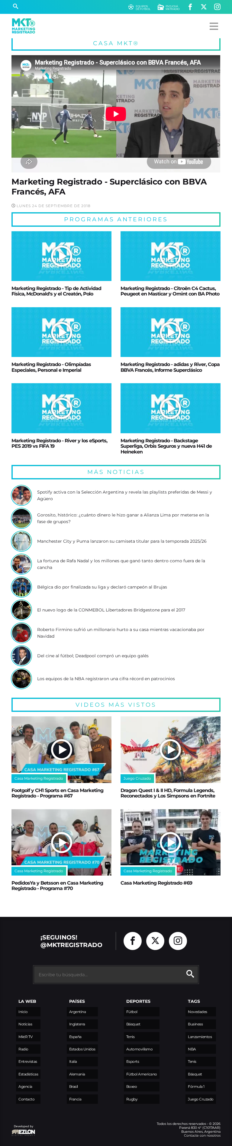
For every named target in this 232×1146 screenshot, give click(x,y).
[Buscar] (15, 7)
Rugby (132, 1099)
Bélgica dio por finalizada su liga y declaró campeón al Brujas (102, 587)
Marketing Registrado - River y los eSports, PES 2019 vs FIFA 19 (59, 443)
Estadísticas (28, 1074)
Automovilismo (139, 1049)
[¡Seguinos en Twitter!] (204, 7)
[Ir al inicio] (23, 25)
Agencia (25, 1086)
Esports (132, 1061)
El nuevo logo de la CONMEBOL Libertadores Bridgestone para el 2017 (111, 610)
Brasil (73, 1086)
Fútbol (131, 1011)
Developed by (22, 1129)
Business (195, 1024)
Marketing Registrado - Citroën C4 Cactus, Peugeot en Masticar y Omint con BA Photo (170, 291)
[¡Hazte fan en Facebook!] (190, 7)
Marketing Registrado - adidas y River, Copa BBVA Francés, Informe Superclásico (170, 367)
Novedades (197, 1011)
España (75, 1036)
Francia (75, 1099)
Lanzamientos (200, 1036)
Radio (23, 1049)
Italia (73, 1061)
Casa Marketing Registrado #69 (156, 883)
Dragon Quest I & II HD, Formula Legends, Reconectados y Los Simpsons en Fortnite (168, 793)
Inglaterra (77, 1024)
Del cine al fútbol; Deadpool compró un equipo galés (93, 655)
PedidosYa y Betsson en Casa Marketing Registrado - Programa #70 (57, 885)
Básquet (133, 1024)
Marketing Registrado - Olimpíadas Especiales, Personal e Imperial (51, 367)
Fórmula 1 (196, 1086)
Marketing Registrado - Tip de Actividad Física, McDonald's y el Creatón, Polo (56, 291)
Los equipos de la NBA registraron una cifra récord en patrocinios (106, 678)
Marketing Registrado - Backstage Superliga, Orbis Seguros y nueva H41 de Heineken (166, 446)
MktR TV (25, 1036)
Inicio (22, 1011)
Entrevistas (27, 1061)
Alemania (77, 1074)
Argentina (77, 1011)
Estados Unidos (82, 1049)
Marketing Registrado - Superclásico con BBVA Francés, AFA (109, 186)
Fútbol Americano (141, 1074)
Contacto (26, 1099)
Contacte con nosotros (202, 1135)
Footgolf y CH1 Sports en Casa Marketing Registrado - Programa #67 (57, 793)
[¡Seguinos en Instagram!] (217, 7)
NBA (192, 1049)
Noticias (25, 1024)
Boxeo (131, 1086)
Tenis (130, 1036)
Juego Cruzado (201, 1099)
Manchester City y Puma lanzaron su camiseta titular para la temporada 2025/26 (122, 541)
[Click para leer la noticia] (61, 256)
